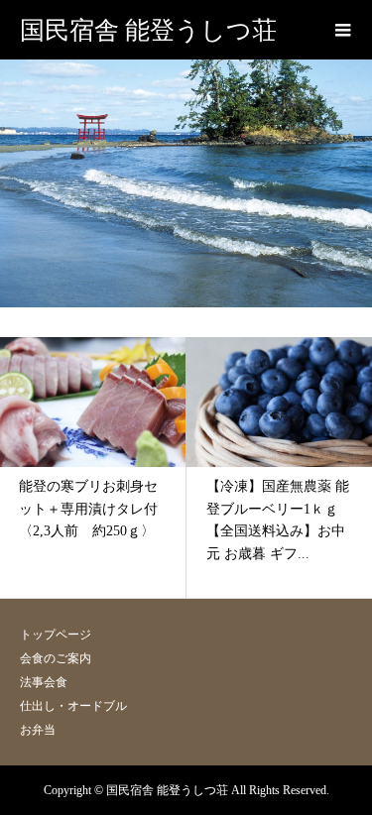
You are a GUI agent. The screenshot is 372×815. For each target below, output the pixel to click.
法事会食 (43, 682)
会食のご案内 (55, 658)
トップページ (55, 634)
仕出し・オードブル (73, 706)
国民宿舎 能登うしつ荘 (148, 30)
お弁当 (38, 730)
